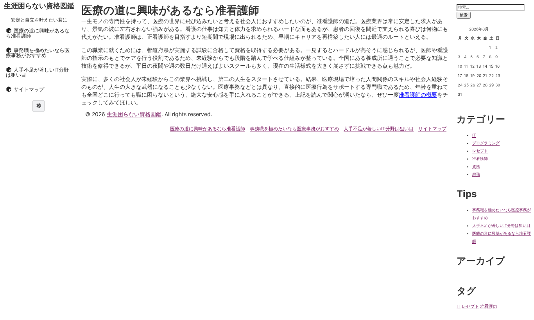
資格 (476, 166)
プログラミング (486, 142)
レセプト (480, 150)
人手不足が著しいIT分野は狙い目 (379, 128)
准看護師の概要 (418, 94)
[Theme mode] (38, 106)
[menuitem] (39, 33)
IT (474, 135)
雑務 (476, 174)
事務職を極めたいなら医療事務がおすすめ (294, 128)
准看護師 (480, 158)
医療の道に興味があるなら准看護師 (207, 128)
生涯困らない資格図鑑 (39, 6)
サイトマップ (432, 128)
